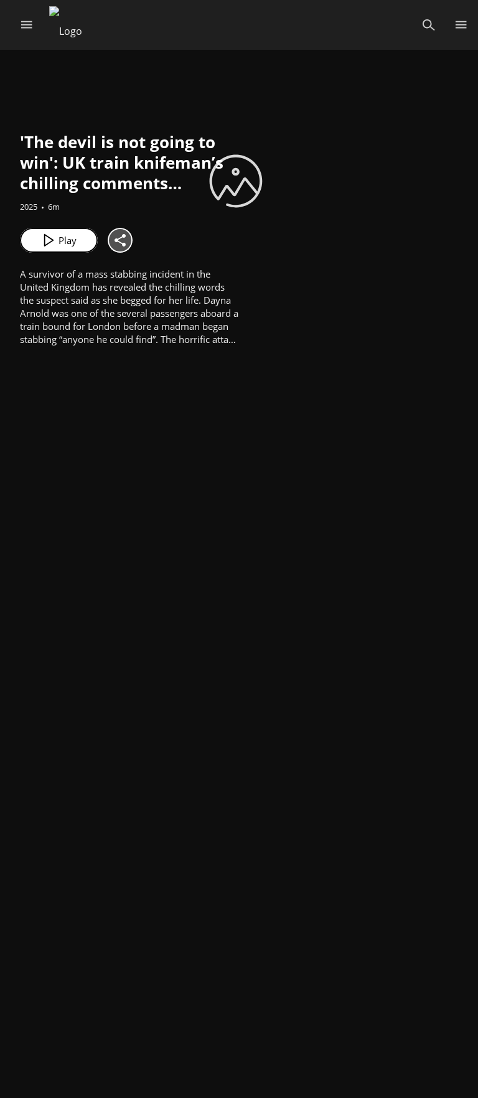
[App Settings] (461, 25)
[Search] (428, 25)
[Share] (120, 240)
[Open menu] (26, 25)
